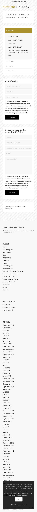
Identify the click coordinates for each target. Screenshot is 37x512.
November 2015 (8, 349)
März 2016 (6, 341)
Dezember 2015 (8, 346)
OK (18, 499)
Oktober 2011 (7, 478)
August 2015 (7, 357)
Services (5, 290)
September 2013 (8, 419)
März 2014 (6, 403)
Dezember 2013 (8, 411)
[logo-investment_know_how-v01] (15, 7)
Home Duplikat (8, 266)
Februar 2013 (7, 438)
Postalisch (10, 66)
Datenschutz (7, 260)
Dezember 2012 (8, 443)
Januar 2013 (7, 440)
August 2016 (7, 328)
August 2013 (7, 421)
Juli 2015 (6, 360)
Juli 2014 (6, 392)
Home (5, 263)
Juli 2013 (6, 424)
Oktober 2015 (7, 352)
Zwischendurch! (8, 310)
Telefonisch (11, 30)
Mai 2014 (6, 397)
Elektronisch (11, 61)
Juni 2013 (6, 427)
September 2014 (8, 387)
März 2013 (6, 435)
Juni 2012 (6, 459)
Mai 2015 (6, 365)
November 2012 (8, 446)
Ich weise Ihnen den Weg (11, 279)
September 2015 (8, 354)
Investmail (6, 305)
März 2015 (6, 371)
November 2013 (8, 413)
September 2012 (8, 451)
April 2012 (6, 464)
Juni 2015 (6, 363)
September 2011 (8, 480)
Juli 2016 (6, 330)
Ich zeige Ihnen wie (9, 282)
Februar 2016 (7, 344)
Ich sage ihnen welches (10, 274)
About (5, 247)
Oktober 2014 (7, 384)
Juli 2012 (6, 456)
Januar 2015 (7, 376)
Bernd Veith (7, 252)
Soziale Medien (12, 71)
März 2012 (6, 467)
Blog (4, 255)
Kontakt (5, 287)
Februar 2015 (7, 373)
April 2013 (6, 432)
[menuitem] (27, 7)
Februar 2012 (7, 470)
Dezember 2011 (8, 472)
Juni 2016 (6, 333)
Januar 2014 (7, 408)
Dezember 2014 (8, 379)
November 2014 (8, 381)
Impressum (6, 284)
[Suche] (27, 7)
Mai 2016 (6, 336)
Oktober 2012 (7, 448)
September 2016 (8, 325)
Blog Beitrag (7, 258)
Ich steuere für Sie (9, 276)
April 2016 (6, 338)
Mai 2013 (6, 430)
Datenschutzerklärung (21, 101)
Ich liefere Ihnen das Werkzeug (13, 271)
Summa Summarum (9, 307)
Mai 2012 (6, 462)
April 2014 (6, 400)
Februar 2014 (7, 405)
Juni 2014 (6, 395)
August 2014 (7, 389)
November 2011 (8, 475)
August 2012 (7, 454)
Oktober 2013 (7, 416)
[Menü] (31, 7)
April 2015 (6, 368)
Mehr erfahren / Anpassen (18, 505)
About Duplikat (8, 250)
